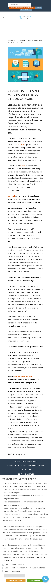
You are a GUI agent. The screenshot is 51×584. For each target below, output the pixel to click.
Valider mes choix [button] (16, 580)
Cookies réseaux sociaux (14, 565)
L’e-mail (11, 196)
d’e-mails (21, 145)
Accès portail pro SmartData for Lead (22, 7)
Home (10, 41)
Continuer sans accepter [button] (14, 576)
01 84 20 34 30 (25, 10)
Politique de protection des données (25, 465)
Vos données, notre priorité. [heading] (19, 479)
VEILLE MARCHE (19, 41)
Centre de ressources (26, 461)
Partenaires (25, 470)
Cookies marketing (12, 571)
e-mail (23, 166)
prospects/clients (17, 126)
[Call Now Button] (45, 579)
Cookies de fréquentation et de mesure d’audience (25, 568)
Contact (38, 7)
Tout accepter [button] (35, 580)
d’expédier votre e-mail (24, 376)
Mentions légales (25, 474)
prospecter (20, 454)
